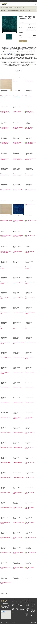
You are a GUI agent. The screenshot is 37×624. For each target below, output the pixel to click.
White (17, 609)
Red (17, 605)
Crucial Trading (27, 610)
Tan (17, 608)
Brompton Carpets (7, 622)
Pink (12, 612)
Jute (21, 601)
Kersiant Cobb (33, 605)
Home (1, 7)
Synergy (11, 7)
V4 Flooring (33, 612)
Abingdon (27, 601)
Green (13, 605)
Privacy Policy (33, 622)
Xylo (32, 615)
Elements (8, 7)
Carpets (4, 7)
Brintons (27, 604)
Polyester (22, 609)
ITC (31, 601)
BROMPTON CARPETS (4, 601)
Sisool (21, 608)
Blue (13, 604)
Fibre (27, 613)
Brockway (27, 605)
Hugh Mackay (27, 615)
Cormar (27, 608)
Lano (32, 606)
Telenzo (32, 609)
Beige (13, 601)
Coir (21, 605)
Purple (17, 604)
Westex (32, 614)
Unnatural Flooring (33, 611)
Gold (13, 608)
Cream (17, 601)
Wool (21, 604)
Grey (13, 609)
